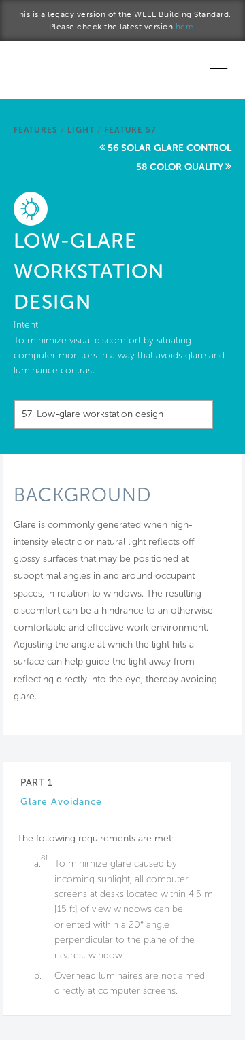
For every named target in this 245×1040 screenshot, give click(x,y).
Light (80, 130)
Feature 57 (129, 130)
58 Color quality (179, 167)
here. (186, 26)
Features (35, 130)
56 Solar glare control (169, 148)
